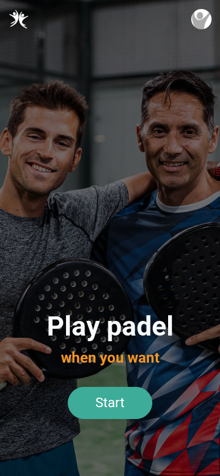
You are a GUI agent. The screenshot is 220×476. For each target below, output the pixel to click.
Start (110, 403)
